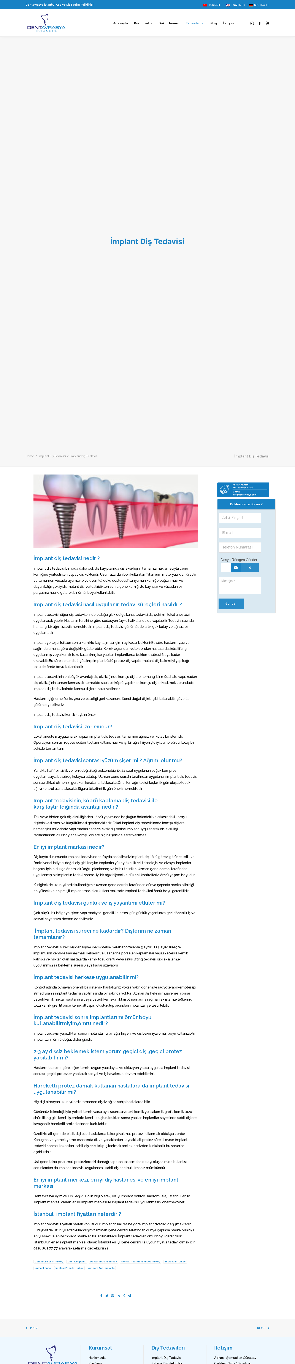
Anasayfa (120, 23)
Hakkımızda (97, 1358)
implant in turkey (175, 1261)
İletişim (228, 23)
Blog (213, 23)
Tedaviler (193, 23)
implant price (43, 1268)
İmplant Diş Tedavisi (52, 456)
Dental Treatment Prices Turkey (140, 1261)
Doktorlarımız (169, 23)
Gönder (231, 603)
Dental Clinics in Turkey (49, 1261)
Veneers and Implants (101, 1268)
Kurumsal (141, 23)
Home (30, 456)
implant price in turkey (69, 1268)
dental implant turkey (103, 1261)
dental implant (77, 1261)
